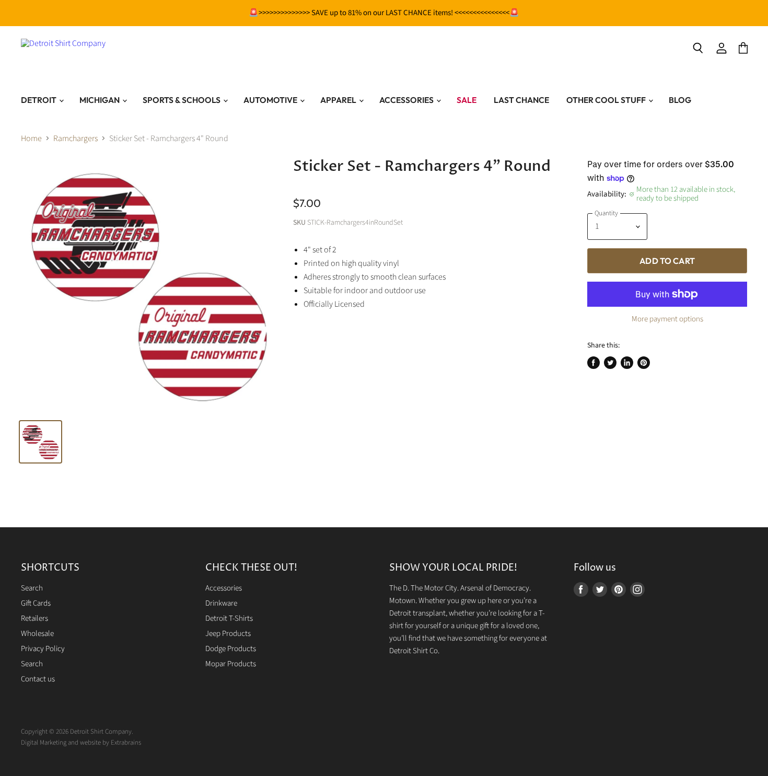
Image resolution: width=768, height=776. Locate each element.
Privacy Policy (43, 648)
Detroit (39, 100)
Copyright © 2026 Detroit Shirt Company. (77, 731)
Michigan (100, 100)
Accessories (407, 100)
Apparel (339, 100)
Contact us (38, 679)
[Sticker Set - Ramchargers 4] (40, 441)
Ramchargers (75, 138)
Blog (680, 100)
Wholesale (37, 633)
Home (31, 138)
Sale (466, 100)
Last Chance (521, 100)
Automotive (271, 100)
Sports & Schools (182, 100)
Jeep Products (228, 633)
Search (32, 588)
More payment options (667, 319)
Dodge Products (230, 648)
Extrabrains (126, 742)
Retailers (34, 618)
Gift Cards (36, 603)
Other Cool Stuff (606, 100)
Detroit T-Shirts (229, 618)
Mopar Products (230, 663)
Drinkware (221, 603)
